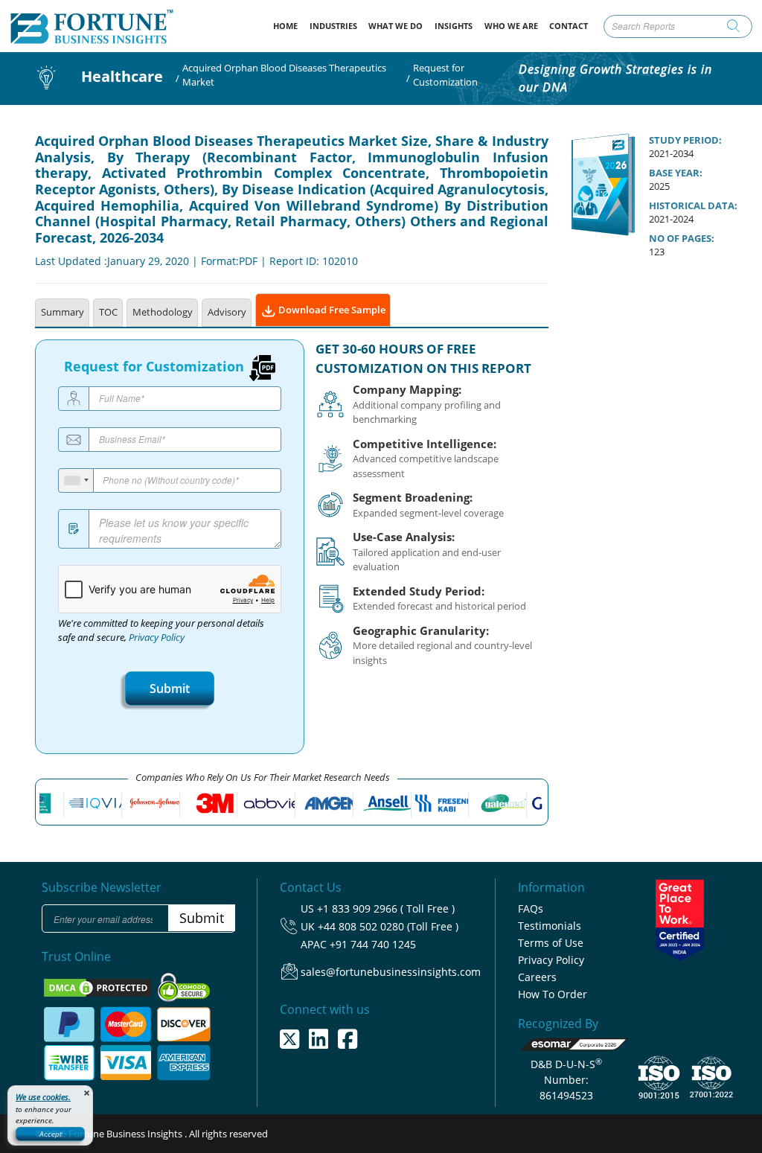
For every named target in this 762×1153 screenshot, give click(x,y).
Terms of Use (550, 943)
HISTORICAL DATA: (693, 205)
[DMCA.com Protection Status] (99, 986)
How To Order (552, 994)
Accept (50, 1133)
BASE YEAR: (675, 172)
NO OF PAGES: (681, 238)
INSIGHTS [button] (454, 25)
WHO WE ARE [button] (511, 25)
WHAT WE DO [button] (395, 25)
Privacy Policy (157, 637)
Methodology (162, 312)
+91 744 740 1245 (373, 944)
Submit (170, 688)
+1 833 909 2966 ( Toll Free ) (386, 908)
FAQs (530, 908)
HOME (288, 25)
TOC (108, 312)
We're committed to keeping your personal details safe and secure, (161, 630)
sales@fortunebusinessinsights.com (391, 972)
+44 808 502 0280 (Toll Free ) (388, 926)
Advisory (227, 312)
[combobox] (76, 480)
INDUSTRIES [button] (333, 25)
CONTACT (568, 25)
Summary (62, 312)
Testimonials (549, 926)
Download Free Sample (330, 309)
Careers (537, 977)
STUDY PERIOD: (685, 140)
